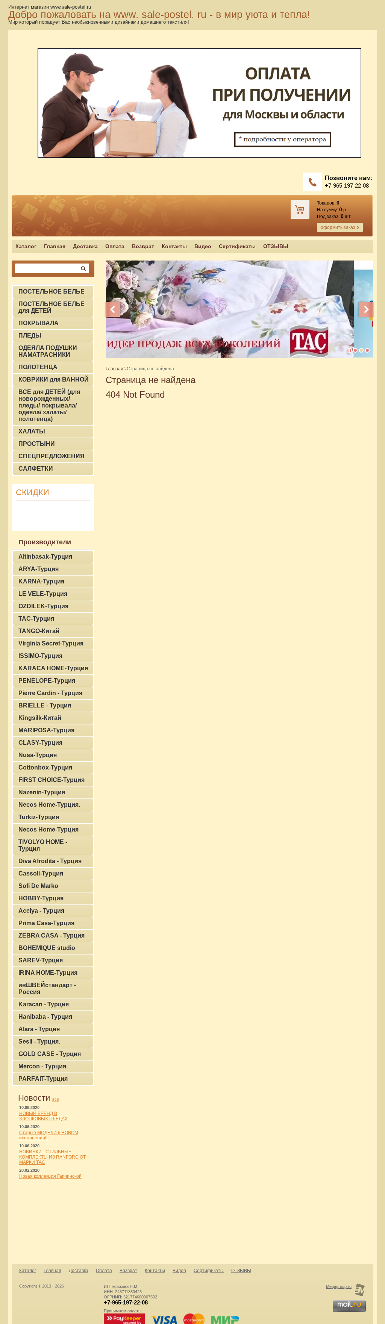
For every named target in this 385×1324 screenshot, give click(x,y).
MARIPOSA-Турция (46, 730)
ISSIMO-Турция (40, 656)
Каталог (25, 246)
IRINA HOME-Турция (47, 973)
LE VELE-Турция (42, 594)
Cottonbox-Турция (45, 767)
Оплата (114, 246)
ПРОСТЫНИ (36, 444)
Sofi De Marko (38, 886)
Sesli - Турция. (39, 1041)
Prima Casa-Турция (46, 923)
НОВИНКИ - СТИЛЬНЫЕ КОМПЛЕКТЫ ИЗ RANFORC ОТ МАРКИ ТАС (52, 1157)
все (55, 1099)
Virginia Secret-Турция (50, 643)
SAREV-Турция (40, 960)
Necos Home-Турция (48, 829)
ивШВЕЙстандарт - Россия (47, 988)
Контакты (174, 246)
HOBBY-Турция (41, 898)
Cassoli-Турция (40, 873)
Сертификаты (237, 246)
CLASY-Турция (40, 742)
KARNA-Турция (41, 581)
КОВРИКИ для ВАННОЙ (53, 379)
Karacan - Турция (43, 1004)
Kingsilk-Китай (39, 718)
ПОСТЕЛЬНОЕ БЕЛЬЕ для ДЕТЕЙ (51, 307)
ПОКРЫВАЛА (38, 323)
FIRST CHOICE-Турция (51, 780)
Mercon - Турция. (43, 1066)
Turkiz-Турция (38, 817)
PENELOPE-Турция (46, 680)
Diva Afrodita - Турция (50, 861)
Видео (202, 246)
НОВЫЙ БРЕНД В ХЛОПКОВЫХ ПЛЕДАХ (43, 1116)
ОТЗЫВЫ (275, 246)
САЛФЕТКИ (35, 468)
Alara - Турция (39, 1029)
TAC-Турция (36, 618)
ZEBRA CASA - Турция (51, 935)
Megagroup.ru (339, 1286)
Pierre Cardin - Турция (50, 693)
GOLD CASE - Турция (49, 1054)
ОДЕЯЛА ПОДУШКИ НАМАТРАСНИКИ (47, 351)
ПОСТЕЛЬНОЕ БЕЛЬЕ (51, 291)
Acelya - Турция (41, 910)
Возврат (143, 246)
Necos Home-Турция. (49, 804)
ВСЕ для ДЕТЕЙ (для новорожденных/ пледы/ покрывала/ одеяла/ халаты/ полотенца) (49, 405)
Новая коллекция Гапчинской (50, 1176)
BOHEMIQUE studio (46, 948)
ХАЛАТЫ (31, 431)
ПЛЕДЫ (29, 335)
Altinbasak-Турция (45, 556)
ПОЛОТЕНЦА (38, 367)
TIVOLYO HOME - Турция (42, 845)
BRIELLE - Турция (44, 705)
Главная (54, 246)
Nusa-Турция (37, 755)
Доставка (85, 246)
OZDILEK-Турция (43, 606)
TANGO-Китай (38, 631)
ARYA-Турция (38, 569)
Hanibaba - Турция (45, 1016)
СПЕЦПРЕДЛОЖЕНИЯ (51, 456)
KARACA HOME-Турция (53, 668)
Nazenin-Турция (41, 792)
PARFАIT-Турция (43, 1079)
